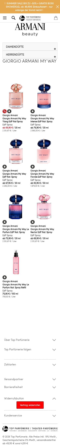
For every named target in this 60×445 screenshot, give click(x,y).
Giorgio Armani (10, 115)
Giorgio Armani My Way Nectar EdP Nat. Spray (42, 231)
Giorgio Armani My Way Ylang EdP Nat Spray (14, 120)
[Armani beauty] (30, 29)
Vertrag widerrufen (30, 405)
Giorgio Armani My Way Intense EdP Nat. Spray (42, 120)
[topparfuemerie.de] (30, 18)
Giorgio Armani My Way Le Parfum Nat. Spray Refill (15, 286)
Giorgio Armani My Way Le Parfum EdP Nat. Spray (15, 231)
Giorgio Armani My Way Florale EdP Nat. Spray (42, 175)
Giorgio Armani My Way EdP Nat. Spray (14, 175)
